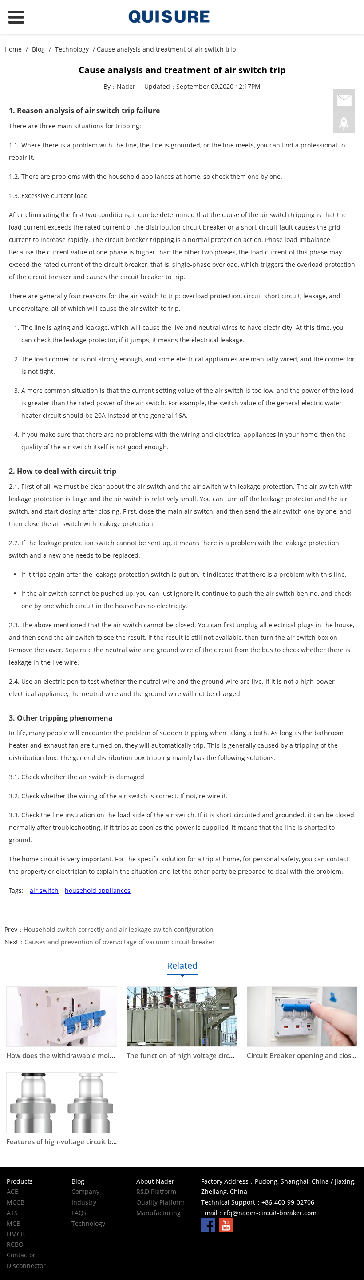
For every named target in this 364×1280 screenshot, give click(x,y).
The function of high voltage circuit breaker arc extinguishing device (235, 1055)
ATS (12, 1213)
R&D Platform (156, 1191)
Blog (38, 49)
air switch (44, 890)
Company (85, 1191)
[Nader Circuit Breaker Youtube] (226, 1225)
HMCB (16, 1234)
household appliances (98, 890)
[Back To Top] (344, 124)
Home (13, 49)
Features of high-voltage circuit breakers (71, 1141)
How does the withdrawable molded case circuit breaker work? (106, 1055)
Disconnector (26, 1265)
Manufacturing (158, 1213)
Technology (72, 49)
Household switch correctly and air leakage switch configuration (119, 929)
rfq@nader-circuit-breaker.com (270, 1213)
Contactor (21, 1255)
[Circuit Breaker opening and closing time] (302, 1016)
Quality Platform (160, 1202)
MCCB (15, 1202)
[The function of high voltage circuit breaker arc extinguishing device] (182, 1016)
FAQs (79, 1213)
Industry (83, 1202)
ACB (13, 1191)
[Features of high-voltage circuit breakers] (61, 1103)
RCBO (15, 1244)
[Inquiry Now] (344, 101)
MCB (13, 1223)
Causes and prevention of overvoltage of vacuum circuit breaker (119, 942)
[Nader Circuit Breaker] (182, 17)
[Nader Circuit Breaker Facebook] (208, 1225)
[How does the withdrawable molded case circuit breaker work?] (61, 1016)
